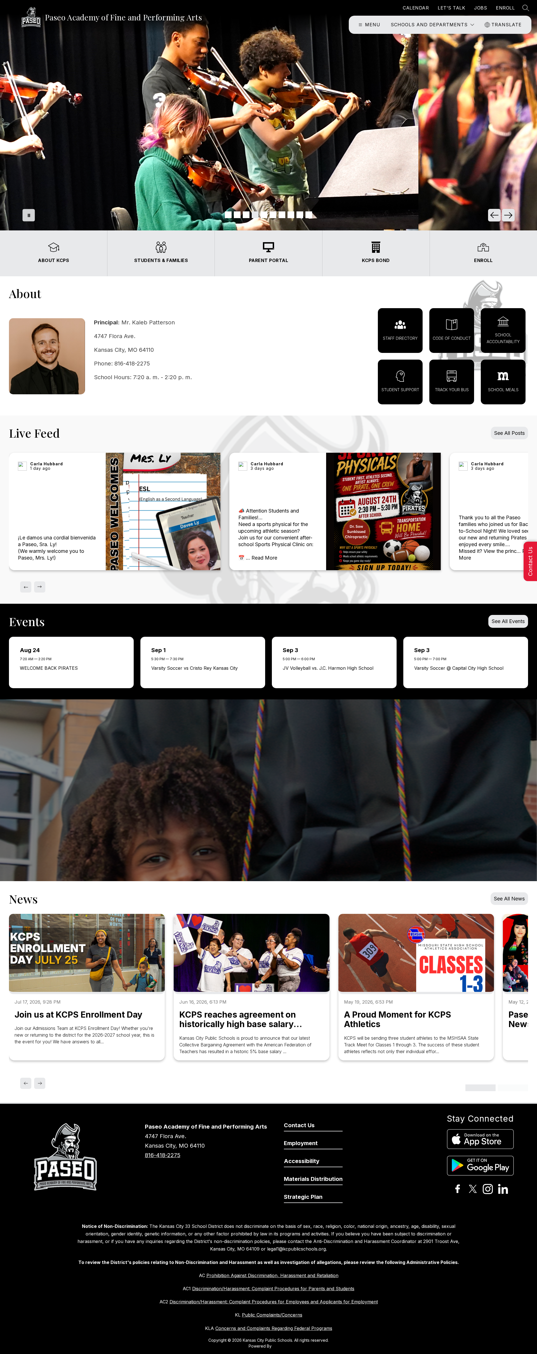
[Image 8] (291, 214)
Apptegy (281, 1346)
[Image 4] (255, 214)
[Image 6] (273, 214)
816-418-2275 (162, 1155)
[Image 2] (237, 214)
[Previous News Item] (25, 1083)
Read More (264, 558)
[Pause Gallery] (28, 215)
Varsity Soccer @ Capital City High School (460, 668)
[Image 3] (246, 214)
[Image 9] (299, 214)
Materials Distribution (313, 1179)
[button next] (39, 587)
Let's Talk (451, 8)
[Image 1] (228, 214)
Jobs (480, 8)
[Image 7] (282, 214)
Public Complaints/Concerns (272, 1315)
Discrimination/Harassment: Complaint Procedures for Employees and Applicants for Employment (273, 1302)
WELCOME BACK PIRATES (50, 668)
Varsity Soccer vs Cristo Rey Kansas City (196, 668)
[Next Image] (508, 215)
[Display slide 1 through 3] (480, 1087)
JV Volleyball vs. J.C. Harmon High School (329, 668)
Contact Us (530, 561)
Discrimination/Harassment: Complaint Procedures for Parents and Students (273, 1288)
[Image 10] (308, 214)
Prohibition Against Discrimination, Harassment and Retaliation (272, 1275)
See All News (509, 899)
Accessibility (301, 1161)
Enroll (505, 8)
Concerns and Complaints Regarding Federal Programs (273, 1328)
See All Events (508, 621)
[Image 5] (264, 214)
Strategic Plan (303, 1196)
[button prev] (25, 587)
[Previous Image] (494, 215)
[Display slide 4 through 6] (513, 1087)
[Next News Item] (39, 1083)
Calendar (416, 8)
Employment (301, 1143)
